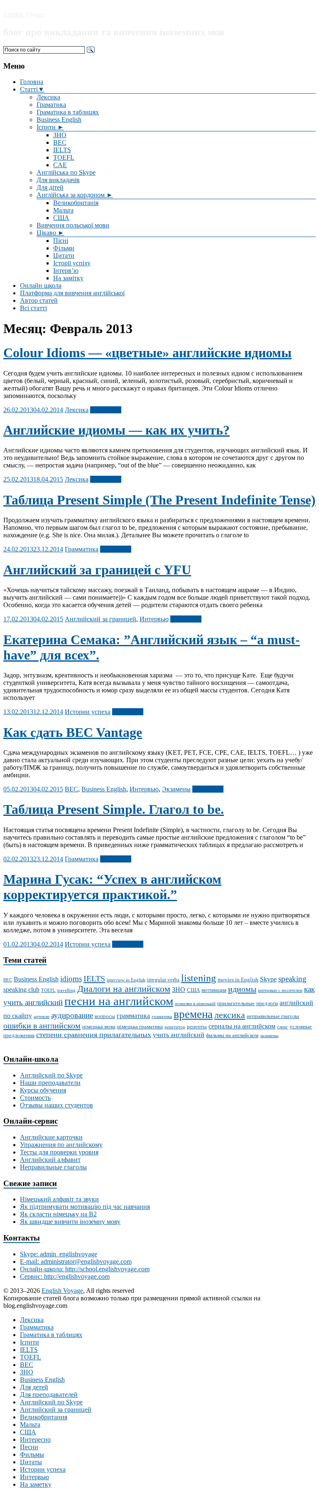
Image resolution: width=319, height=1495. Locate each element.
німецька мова (98, 1026)
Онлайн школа (40, 285)
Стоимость (35, 1097)
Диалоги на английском (123, 989)
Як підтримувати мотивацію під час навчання (85, 1206)
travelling (66, 990)
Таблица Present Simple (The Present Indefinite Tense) (159, 499)
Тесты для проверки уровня (59, 1152)
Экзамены (176, 789)
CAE (60, 164)
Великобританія (75, 202)
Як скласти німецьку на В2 (58, 1214)
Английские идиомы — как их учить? (116, 430)
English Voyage (24, 14)
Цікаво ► (50, 232)
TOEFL (63, 157)
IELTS (62, 149)
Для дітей (50, 187)
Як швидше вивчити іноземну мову (70, 1221)
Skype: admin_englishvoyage (58, 1254)
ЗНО (59, 134)
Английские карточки (51, 1137)
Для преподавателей (49, 1394)
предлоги (267, 1003)
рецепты (197, 1026)
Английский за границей (100, 619)
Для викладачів (58, 179)
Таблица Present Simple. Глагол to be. (113, 809)
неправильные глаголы (273, 1016)
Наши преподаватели (50, 1082)
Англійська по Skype (66, 172)
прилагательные (236, 1003)
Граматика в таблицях (68, 112)
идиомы (242, 988)
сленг (282, 1027)
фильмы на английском (232, 1035)
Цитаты (31, 1461)
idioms (71, 978)
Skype (268, 979)
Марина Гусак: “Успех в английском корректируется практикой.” (112, 887)
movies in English (238, 979)
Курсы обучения (43, 1090)
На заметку (36, 1484)
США (61, 217)
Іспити (29, 1342)
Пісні (60, 240)
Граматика (51, 104)
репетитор (174, 1027)
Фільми (63, 248)
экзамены (269, 1035)
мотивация (213, 990)
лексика (229, 1015)
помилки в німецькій (195, 1003)
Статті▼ (32, 89)
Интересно (35, 1439)
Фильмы (32, 1454)
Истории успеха (87, 711)
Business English (59, 119)
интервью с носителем (280, 990)
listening (198, 978)
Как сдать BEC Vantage (72, 732)
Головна (31, 81)
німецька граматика (140, 1026)
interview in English (126, 980)
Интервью (154, 619)
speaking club (21, 989)
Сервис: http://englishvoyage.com (65, 1276)
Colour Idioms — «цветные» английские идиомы (147, 352)
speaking (292, 978)
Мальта (63, 210)
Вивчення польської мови (73, 225)
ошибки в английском (42, 1025)
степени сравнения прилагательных (93, 1034)
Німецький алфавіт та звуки (59, 1199)
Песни (29, 1447)
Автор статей (39, 300)
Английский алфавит (50, 1159)
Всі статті (33, 307)
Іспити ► (50, 127)
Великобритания (43, 1417)
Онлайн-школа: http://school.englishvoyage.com (85, 1269)
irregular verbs (163, 979)
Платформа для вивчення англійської (72, 293)
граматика (162, 1016)
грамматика (133, 1015)
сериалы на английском (242, 1026)
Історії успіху (72, 263)
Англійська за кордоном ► (75, 194)
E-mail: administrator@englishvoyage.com (76, 1261)
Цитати (63, 255)
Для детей (34, 1387)
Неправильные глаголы (53, 1167)
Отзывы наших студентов (56, 1105)
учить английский (178, 1034)
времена (193, 1014)
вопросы (105, 1016)
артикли (41, 1016)
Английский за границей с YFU (97, 569)
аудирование (72, 1015)
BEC (59, 142)
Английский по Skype (51, 1075)
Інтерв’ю (66, 270)
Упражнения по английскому (61, 1144)
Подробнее (105, 409)
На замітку (68, 278)
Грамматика (81, 549)
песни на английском (118, 1001)
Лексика (48, 97)
